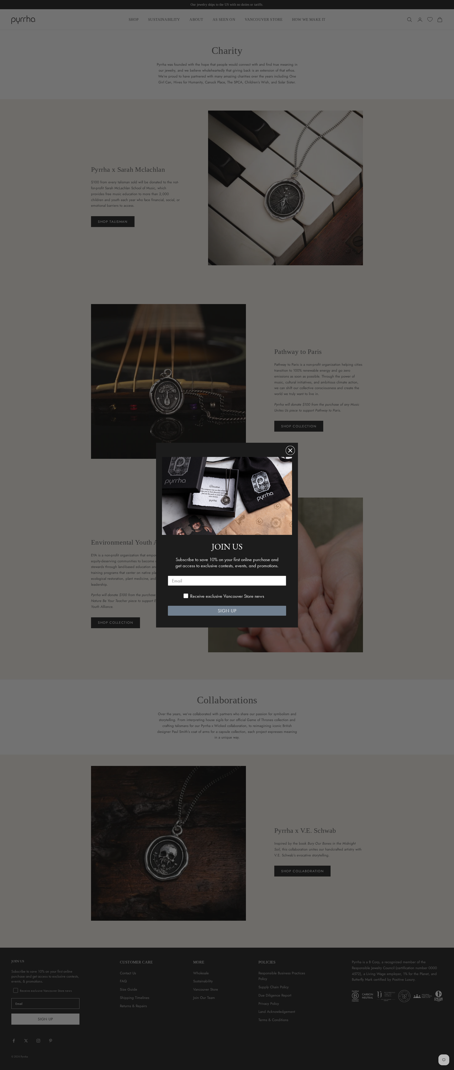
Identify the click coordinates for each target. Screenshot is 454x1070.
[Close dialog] (290, 450)
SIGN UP (227, 611)
